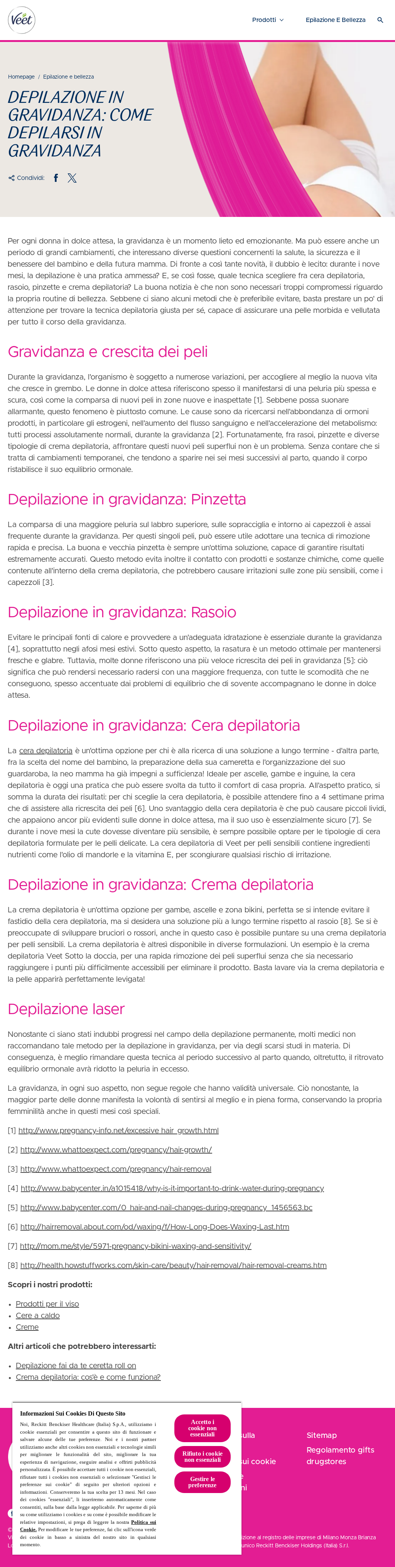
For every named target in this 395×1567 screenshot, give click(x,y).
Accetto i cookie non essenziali (202, 1428)
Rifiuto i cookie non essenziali (202, 1456)
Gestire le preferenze (202, 1482)
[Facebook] (56, 178)
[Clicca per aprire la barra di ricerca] (380, 20)
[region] (126, 1478)
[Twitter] (72, 178)
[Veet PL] (21, 20)
